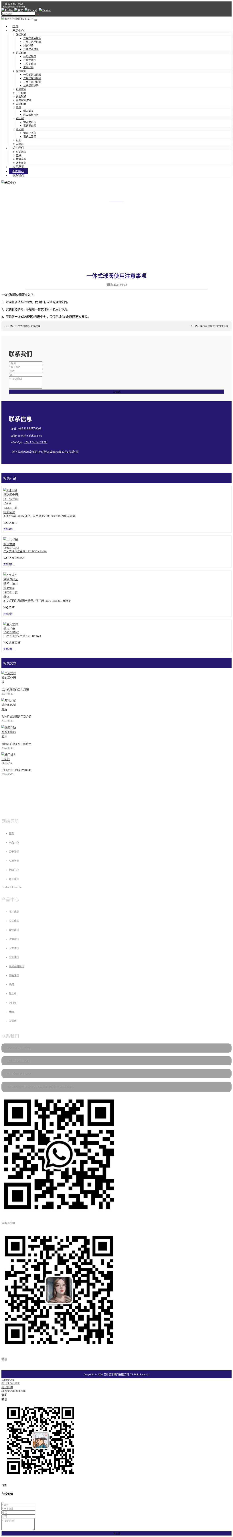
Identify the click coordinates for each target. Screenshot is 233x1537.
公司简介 (21, 152)
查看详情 (7, 529)
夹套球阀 (21, 96)
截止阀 (20, 118)
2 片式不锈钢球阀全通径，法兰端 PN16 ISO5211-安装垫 (37, 600)
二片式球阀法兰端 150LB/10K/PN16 (25, 551)
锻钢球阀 (21, 89)
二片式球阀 (29, 60)
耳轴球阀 (21, 103)
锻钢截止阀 (29, 125)
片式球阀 (21, 53)
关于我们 (18, 147)
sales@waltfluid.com (14, 6)
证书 (18, 155)
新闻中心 (18, 171)
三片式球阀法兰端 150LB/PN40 (22, 636)
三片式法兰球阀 (32, 42)
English (8, 10)
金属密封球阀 (23, 100)
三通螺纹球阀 (31, 85)
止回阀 (20, 129)
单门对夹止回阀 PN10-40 (16, 770)
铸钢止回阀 (29, 133)
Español (46, 10)
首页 (15, 26)
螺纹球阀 (21, 71)
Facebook (6, 887)
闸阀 (18, 107)
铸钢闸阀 (28, 111)
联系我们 (18, 175)
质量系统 (21, 159)
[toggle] (35, 20)
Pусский (32, 10)
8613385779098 (10, 1383)
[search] (37, 14)
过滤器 (20, 144)
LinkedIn (16, 887)
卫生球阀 (21, 93)
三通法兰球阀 (31, 49)
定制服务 (21, 162)
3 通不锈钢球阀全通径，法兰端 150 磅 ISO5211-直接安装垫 (39, 516)
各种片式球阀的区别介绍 (16, 716)
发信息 (116, 391)
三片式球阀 (29, 63)
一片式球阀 (29, 56)
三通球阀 (28, 67)
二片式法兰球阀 (32, 38)
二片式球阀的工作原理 (27, 326)
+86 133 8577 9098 (13, 3)
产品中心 (18, 30)
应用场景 (18, 166)
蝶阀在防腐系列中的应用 (214, 326)
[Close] (2, 1502)
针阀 (18, 140)
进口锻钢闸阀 (31, 114)
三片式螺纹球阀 (32, 82)
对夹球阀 (28, 45)
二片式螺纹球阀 (32, 78)
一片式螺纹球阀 (32, 74)
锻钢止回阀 (29, 136)
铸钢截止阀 (29, 122)
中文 (20, 10)
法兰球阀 (21, 34)
